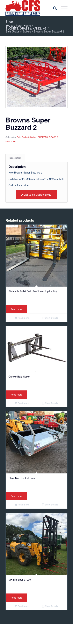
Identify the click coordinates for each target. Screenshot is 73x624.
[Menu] (62, 8)
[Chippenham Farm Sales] (30, 8)
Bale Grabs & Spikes (27, 136)
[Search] (53, 8)
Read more (16, 309)
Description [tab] (15, 157)
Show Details (51, 317)
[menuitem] (53, 8)
